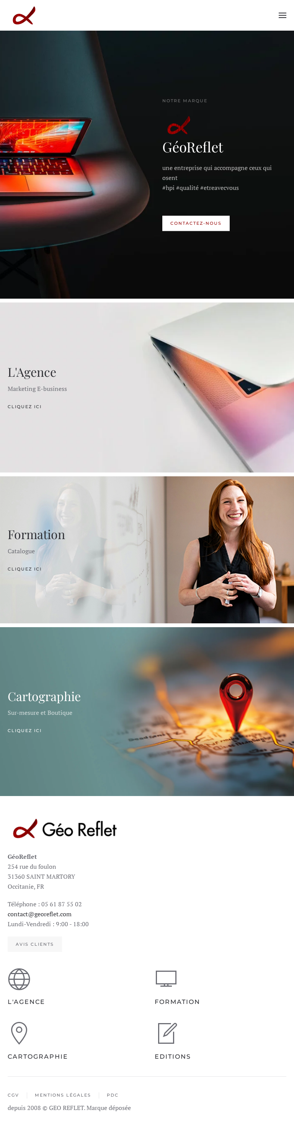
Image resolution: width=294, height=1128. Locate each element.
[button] (282, 15)
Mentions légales (63, 1095)
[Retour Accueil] (24, 15)
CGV (13, 1095)
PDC (113, 1095)
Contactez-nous (196, 223)
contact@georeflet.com (40, 914)
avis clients (35, 944)
